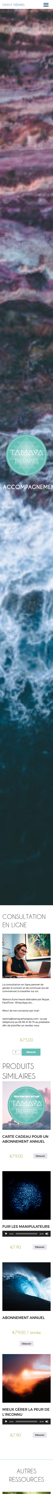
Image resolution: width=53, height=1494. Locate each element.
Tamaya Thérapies (13, 4)
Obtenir (31, 1052)
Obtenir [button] (40, 1156)
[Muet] (46, 1233)
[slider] (26, 1233)
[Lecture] (6, 1233)
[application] (26, 1234)
